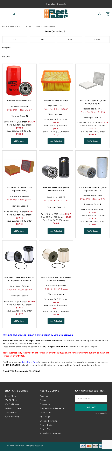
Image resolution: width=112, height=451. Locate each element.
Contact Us (45, 404)
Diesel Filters (14, 26)
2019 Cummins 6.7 (50, 26)
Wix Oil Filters (11, 400)
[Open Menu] (4, 14)
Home (4, 26)
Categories (7, 48)
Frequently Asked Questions (52, 408)
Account (43, 400)
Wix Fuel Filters (12, 404)
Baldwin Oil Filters (13, 408)
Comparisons (10, 412)
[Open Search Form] (14, 14)
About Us (44, 396)
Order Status (45, 412)
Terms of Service (47, 429)
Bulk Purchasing (12, 416)
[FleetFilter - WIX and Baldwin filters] (56, 13)
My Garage (45, 416)
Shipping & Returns (48, 421)
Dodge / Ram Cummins (31, 26)
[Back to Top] (103, 433)
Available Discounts (57, 4)
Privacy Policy (46, 425)
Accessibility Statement (50, 433)
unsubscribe (102, 413)
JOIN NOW (91, 407)
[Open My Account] (99, 14)
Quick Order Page (29, 362)
